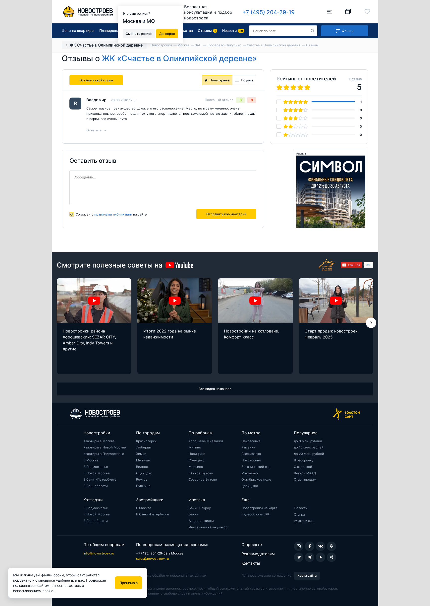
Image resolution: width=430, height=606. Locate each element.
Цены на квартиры (78, 30)
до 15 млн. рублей (308, 447)
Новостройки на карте (259, 508)
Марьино (196, 467)
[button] (371, 323)
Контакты (250, 563)
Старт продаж (305, 479)
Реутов (141, 479)
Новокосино (251, 460)
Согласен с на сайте (111, 214)
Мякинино (249, 473)
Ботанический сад (255, 467)
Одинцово (144, 473)
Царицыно (197, 454)
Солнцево (197, 460)
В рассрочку (303, 460)
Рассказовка (251, 454)
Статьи (299, 514)
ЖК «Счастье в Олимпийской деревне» (179, 58)
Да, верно (167, 33)
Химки (141, 454)
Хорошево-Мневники (206, 441)
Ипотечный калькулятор (208, 527)
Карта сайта (307, 575)
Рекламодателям (258, 553)
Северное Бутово (203, 479)
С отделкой (303, 467)
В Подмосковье (95, 467)
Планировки (109, 30)
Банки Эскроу (200, 508)
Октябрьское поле (256, 479)
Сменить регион (139, 33)
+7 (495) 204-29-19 (268, 12)
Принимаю (128, 583)
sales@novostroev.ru (152, 558)
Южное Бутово (201, 473)
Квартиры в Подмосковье (103, 454)
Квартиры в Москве (99, 441)
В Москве (91, 460)
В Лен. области (95, 486)
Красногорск (146, 441)
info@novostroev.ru (98, 553)
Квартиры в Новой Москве (104, 447)
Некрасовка (250, 441)
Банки (193, 514)
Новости (301, 508)
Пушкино (143, 486)
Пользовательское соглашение (266, 575)
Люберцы (144, 447)
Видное (142, 467)
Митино (195, 447)
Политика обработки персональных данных (171, 575)
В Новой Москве (96, 473)
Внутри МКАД (305, 473)
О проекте (251, 544)
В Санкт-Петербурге (99, 479)
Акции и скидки (201, 521)
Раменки (248, 447)
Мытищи (143, 460)
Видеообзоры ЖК (255, 514)
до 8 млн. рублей (308, 441)
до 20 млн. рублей (309, 454)
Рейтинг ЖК (303, 521)
